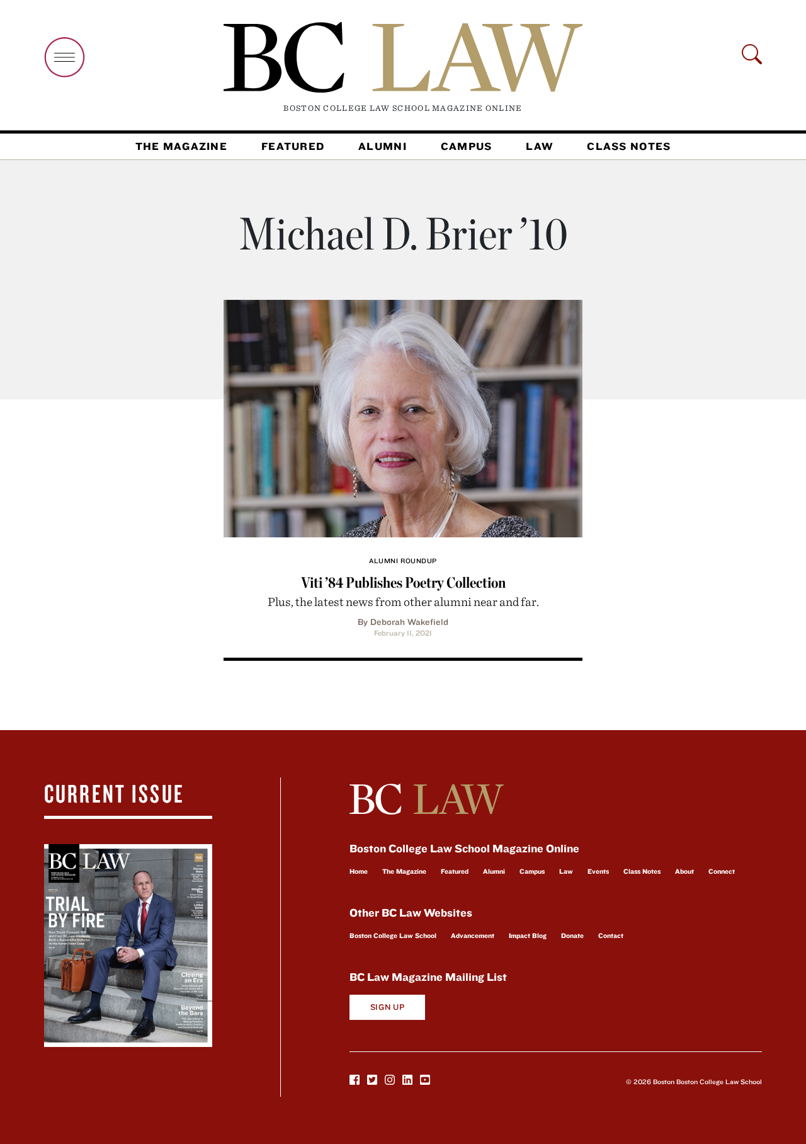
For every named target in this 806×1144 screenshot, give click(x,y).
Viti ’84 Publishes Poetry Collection (403, 582)
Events (598, 871)
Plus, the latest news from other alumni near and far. (403, 601)
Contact (610, 935)
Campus (466, 146)
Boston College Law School (392, 935)
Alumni (382, 146)
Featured (292, 146)
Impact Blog (528, 935)
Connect (721, 871)
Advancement (472, 935)
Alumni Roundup (403, 560)
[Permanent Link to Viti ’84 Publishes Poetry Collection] (403, 416)
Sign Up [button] (387, 1007)
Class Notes (629, 146)
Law (539, 146)
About (684, 871)
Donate (572, 935)
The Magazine (181, 146)
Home (358, 871)
